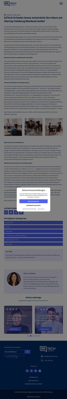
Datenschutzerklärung (29, 208)
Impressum (41, 208)
